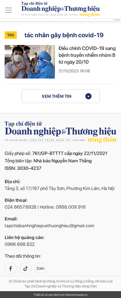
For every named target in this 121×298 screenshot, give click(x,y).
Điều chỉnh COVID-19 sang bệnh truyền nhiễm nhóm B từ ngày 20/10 (87, 55)
